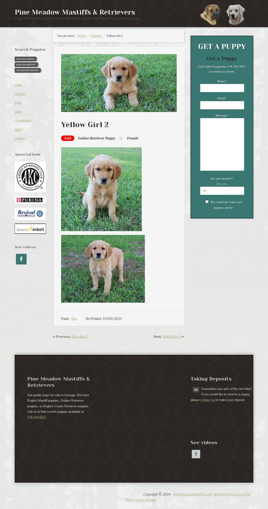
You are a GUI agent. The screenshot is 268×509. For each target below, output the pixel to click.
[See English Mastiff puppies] (212, 14)
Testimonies (23, 120)
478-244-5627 (36, 417)
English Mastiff (25, 65)
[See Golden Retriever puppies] (237, 14)
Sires (18, 112)
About (19, 129)
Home (18, 85)
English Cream (25, 59)
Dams (18, 103)
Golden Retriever (91, 138)
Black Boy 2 (172, 337)
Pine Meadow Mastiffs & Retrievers (75, 12)
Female (132, 138)
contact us (207, 400)
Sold (67, 138)
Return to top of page (140, 500)
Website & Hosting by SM (232, 494)
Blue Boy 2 (80, 337)
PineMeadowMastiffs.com (192, 494)
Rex (74, 318)
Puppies (20, 94)
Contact (21, 138)
